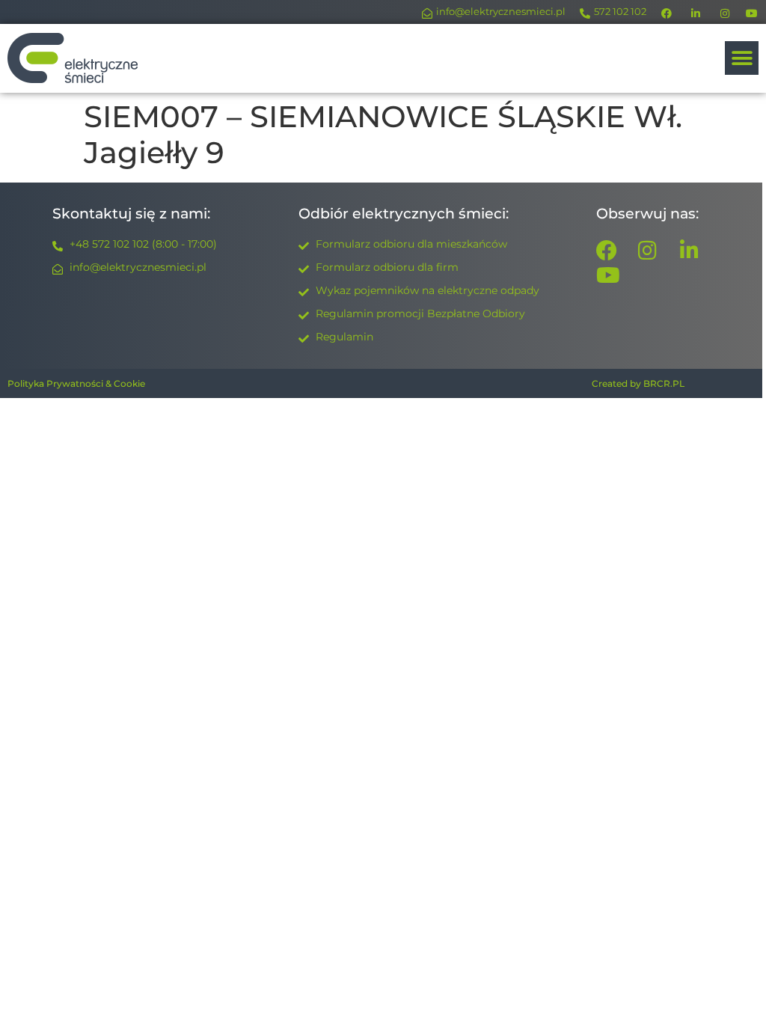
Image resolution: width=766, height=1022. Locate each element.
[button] (742, 58)
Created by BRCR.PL (638, 383)
